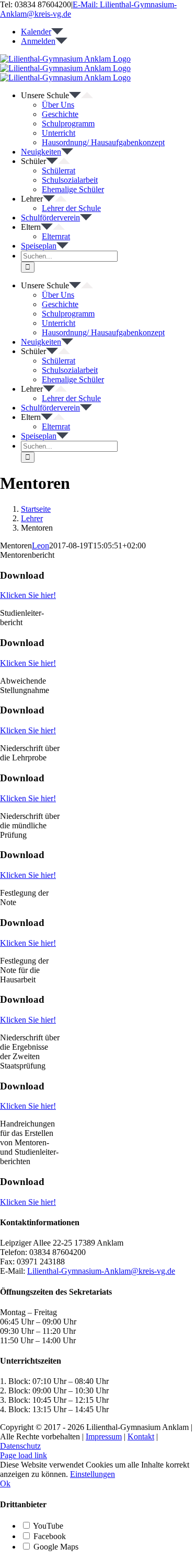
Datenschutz (20, 1445)
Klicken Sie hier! (28, 595)
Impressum (104, 1436)
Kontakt (141, 1436)
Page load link (23, 1455)
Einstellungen (92, 1474)
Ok (5, 1483)
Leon (40, 545)
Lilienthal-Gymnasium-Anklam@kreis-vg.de (101, 1270)
